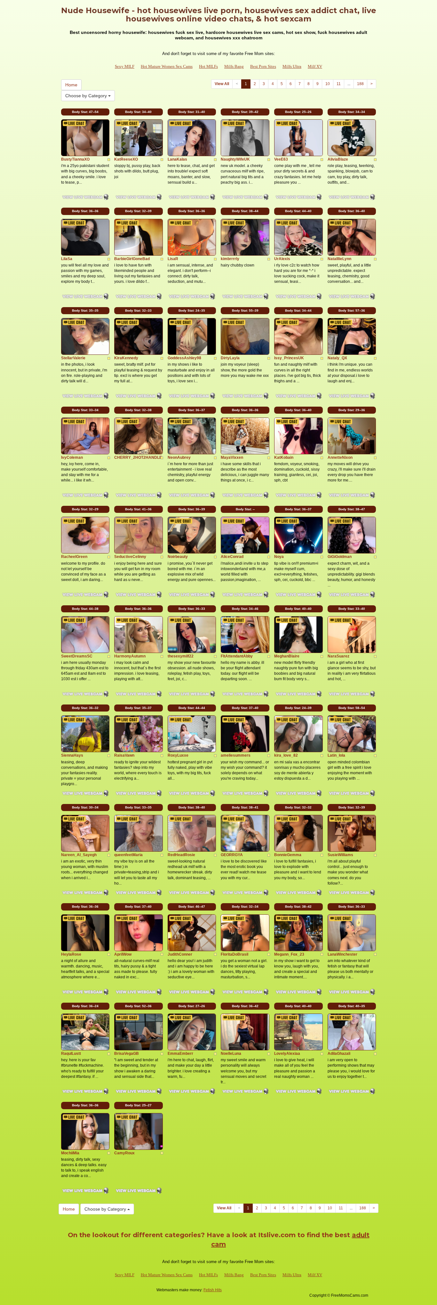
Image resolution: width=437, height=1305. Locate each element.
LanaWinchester (342, 954)
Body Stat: (85, 112)
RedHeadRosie (181, 855)
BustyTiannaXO (75, 159)
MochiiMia (70, 1153)
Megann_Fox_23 (289, 954)
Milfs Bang (234, 66)
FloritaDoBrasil (234, 954)
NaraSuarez (338, 656)
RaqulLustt (71, 1053)
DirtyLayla (230, 358)
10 (327, 84)
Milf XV (315, 66)
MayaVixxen (232, 457)
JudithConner (180, 954)
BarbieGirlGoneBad (132, 259)
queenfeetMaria (128, 855)
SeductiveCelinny (130, 556)
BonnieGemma (287, 855)
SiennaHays (72, 755)
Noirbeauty (178, 556)
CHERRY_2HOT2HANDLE (138, 457)
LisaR (173, 259)
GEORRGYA (232, 855)
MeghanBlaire (286, 656)
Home (71, 84)
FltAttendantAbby (237, 656)
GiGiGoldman (340, 556)
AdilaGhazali (339, 1053)
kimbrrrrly (230, 259)
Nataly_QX (337, 358)
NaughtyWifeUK (235, 159)
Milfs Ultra (291, 66)
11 (339, 84)
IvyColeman (72, 457)
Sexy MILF (124, 66)
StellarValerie (73, 358)
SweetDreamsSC (76, 656)
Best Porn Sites (263, 66)
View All (222, 84)
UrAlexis (282, 259)
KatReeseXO (126, 159)
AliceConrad (232, 556)
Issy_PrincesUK (289, 358)
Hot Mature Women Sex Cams (167, 66)
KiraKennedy (126, 358)
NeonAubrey (179, 457)
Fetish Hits (212, 1290)
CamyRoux (124, 1153)
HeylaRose (71, 954)
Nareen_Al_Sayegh (79, 855)
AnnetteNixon (340, 457)
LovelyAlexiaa (287, 1053)
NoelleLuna (231, 1053)
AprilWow (122, 954)
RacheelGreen (74, 556)
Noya (279, 556)
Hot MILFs (208, 66)
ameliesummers (235, 755)
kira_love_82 (286, 755)
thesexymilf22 (181, 656)
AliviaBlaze (338, 159)
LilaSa (66, 259)
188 (360, 84)
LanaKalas (177, 159)
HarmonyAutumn (130, 656)
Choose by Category (86, 95)
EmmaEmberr (180, 1053)
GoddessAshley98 (184, 358)
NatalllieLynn (339, 259)
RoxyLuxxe (178, 755)
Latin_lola (336, 755)
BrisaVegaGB (126, 1053)
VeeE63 (281, 159)
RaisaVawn (124, 755)
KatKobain (283, 457)
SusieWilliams (340, 855)
